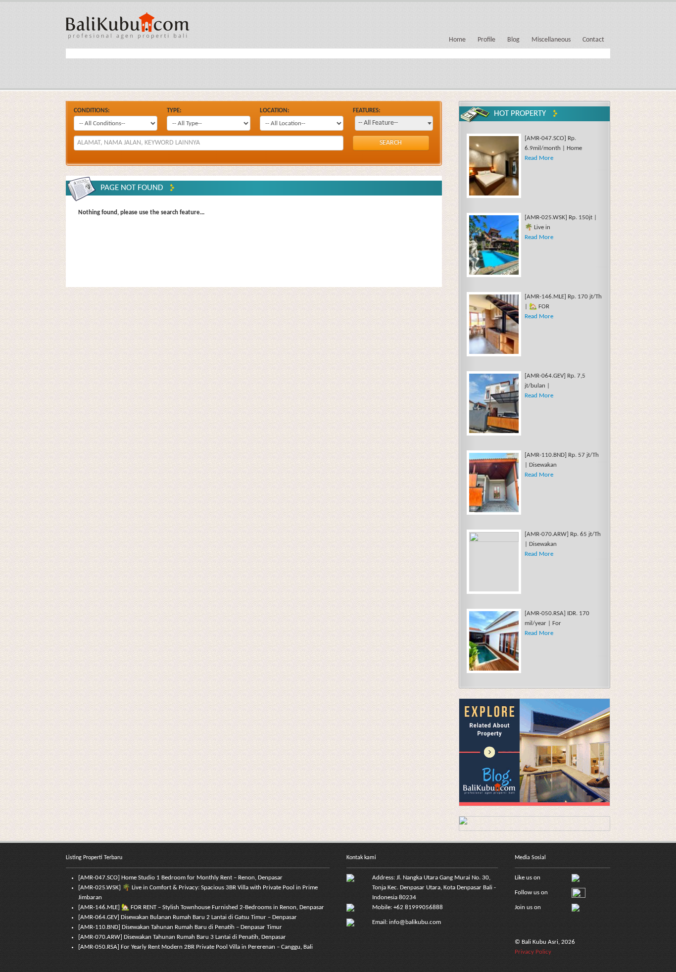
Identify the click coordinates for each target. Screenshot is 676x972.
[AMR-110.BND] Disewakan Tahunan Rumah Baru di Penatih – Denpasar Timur (180, 927)
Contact (593, 40)
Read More (539, 158)
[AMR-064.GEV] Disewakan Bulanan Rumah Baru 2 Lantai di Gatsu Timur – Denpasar (187, 917)
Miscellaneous (551, 40)
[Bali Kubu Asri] (128, 25)
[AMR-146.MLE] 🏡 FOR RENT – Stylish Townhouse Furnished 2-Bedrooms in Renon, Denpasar (201, 907)
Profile (486, 40)
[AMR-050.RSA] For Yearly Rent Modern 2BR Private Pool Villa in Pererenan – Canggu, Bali (195, 947)
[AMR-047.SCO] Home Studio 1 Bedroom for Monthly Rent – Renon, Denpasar (180, 878)
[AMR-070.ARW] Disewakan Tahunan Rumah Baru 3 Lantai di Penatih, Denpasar (182, 937)
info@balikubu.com (415, 922)
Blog (513, 40)
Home (457, 40)
